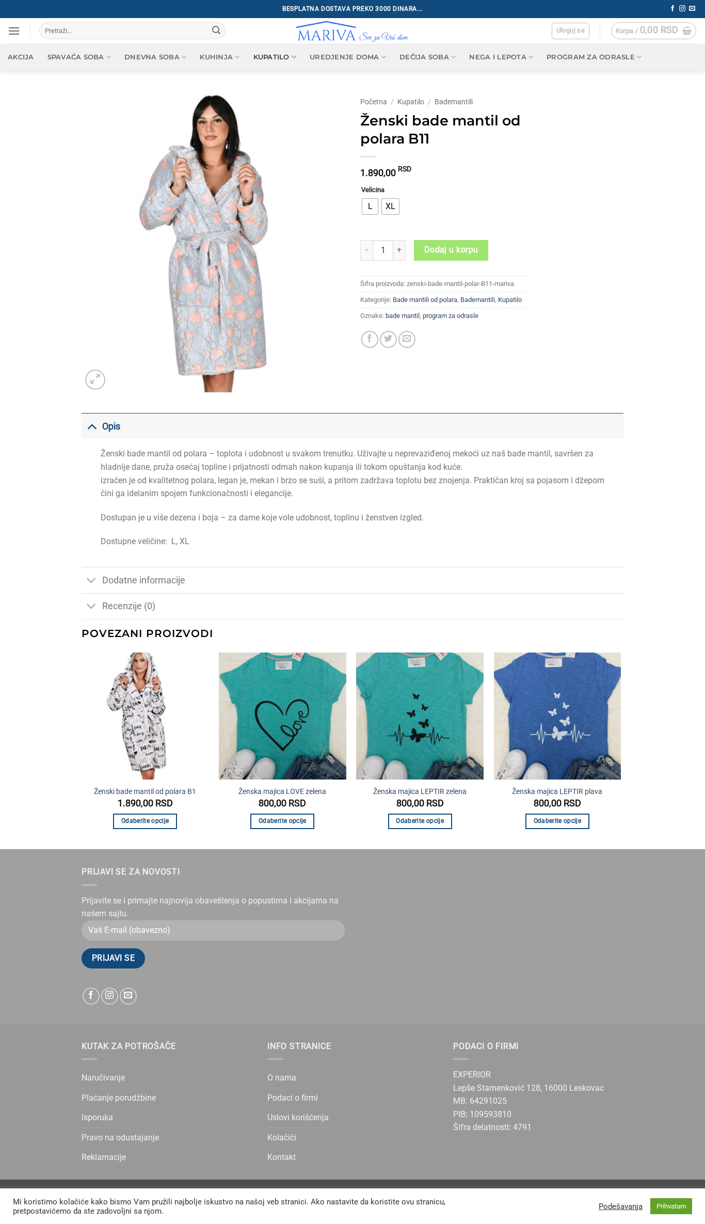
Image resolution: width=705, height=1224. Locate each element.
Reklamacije (104, 1157)
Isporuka (97, 1117)
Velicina (372, 190)
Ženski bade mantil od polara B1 (145, 791)
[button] (14, 30)
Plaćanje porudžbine (119, 1098)
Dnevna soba (152, 57)
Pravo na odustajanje (120, 1137)
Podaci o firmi (292, 1098)
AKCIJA (21, 57)
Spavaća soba (75, 57)
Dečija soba (424, 57)
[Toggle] (92, 426)
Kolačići (281, 1137)
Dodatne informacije (143, 580)
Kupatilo (271, 57)
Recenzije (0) (128, 606)
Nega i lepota (497, 57)
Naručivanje (103, 1078)
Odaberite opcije (145, 820)
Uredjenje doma (344, 57)
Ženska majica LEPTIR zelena (420, 791)
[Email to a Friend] (406, 339)
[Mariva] (352, 31)
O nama (281, 1078)
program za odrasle (450, 316)
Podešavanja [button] (621, 1206)
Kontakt (281, 1157)
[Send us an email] (692, 8)
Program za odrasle (591, 57)
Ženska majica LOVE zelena (282, 791)
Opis (111, 426)
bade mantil (403, 316)
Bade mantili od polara (425, 300)
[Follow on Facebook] (672, 8)
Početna (373, 102)
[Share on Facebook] (369, 339)
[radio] (370, 206)
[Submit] (216, 31)
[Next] (620, 750)
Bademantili (454, 102)
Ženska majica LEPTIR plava (557, 791)
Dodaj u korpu (451, 250)
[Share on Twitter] (388, 339)
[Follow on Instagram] (682, 8)
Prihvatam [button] (671, 1206)
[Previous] (82, 750)
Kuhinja (216, 57)
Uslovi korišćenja (298, 1117)
